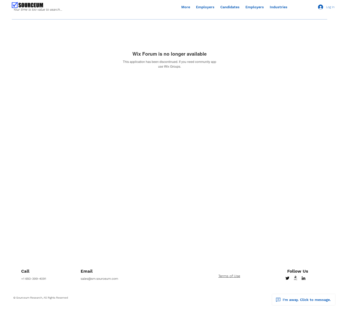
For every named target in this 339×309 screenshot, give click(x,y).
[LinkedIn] (303, 278)
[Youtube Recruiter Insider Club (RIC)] (295, 278)
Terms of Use (229, 276)
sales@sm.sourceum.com (99, 278)
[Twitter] (287, 278)
